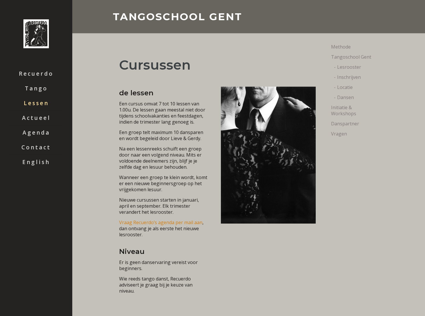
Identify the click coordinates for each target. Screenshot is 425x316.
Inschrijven (349, 77)
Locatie (345, 87)
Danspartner (345, 123)
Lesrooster (349, 67)
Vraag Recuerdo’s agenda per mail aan (160, 222)
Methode (341, 47)
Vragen (339, 134)
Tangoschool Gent (351, 57)
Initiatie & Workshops (343, 110)
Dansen (345, 97)
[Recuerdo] (36, 33)
